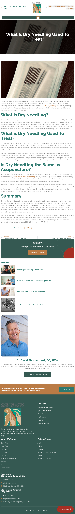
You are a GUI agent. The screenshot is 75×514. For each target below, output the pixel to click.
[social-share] (24, 228)
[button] (38, 17)
